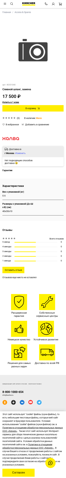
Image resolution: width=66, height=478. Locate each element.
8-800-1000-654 (12, 392)
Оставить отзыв (13, 270)
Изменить (20, 153)
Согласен (18, 472)
